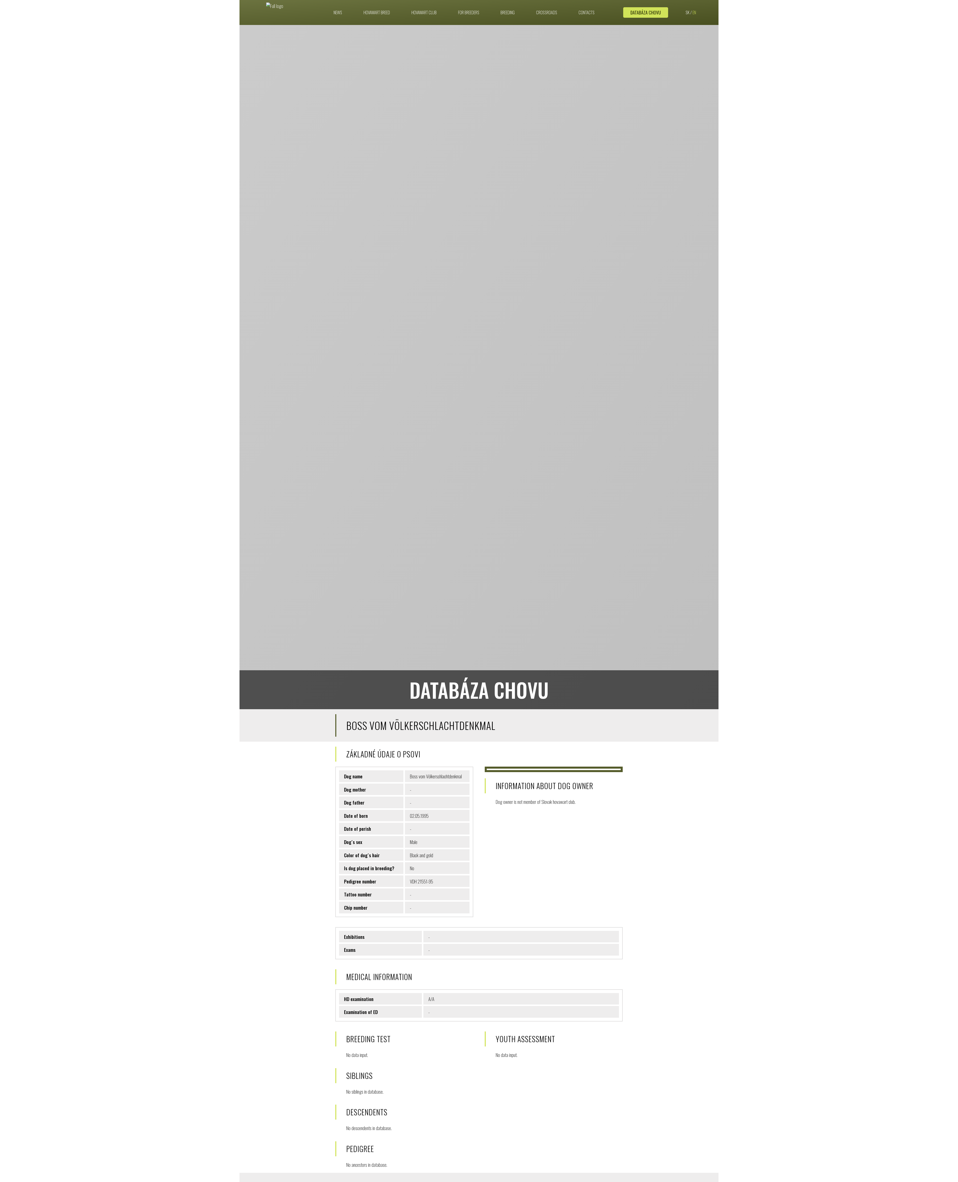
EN (694, 12)
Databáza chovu (645, 12)
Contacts (587, 12)
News (338, 12)
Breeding (507, 12)
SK (688, 12)
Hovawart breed (376, 12)
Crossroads (546, 12)
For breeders (468, 12)
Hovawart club (424, 12)
